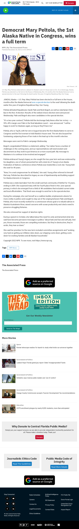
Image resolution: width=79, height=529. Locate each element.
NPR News (13, 248)
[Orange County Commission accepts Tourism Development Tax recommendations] (8, 393)
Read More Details (59, 467)
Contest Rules (49, 509)
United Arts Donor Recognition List (67, 504)
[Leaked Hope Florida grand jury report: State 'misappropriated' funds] (8, 363)
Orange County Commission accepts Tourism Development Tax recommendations (45, 393)
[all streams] (76, 10)
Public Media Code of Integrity (59, 460)
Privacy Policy (49, 505)
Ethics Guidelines (34, 513)
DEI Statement (50, 500)
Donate (70, 3)
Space (18, 344)
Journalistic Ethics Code (22, 458)
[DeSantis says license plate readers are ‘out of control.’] (8, 378)
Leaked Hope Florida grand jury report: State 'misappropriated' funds (40, 363)
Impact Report (65, 509)
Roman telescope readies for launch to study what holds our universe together (44, 348)
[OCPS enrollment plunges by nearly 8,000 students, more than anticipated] (8, 408)
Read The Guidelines (22, 464)
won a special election (41, 102)
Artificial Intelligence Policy (51, 495)
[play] (5, 10)
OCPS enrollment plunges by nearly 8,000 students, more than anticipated (42, 408)
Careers (32, 499)
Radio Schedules (34, 495)
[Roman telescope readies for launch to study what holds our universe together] (8, 348)
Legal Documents (35, 509)
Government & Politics (24, 360)
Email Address (9, 320)
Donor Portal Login (67, 499)
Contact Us (33, 504)
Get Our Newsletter (54, 3)
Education (20, 405)
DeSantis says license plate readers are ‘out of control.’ (36, 378)
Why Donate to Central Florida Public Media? (39, 426)
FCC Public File (65, 495)
